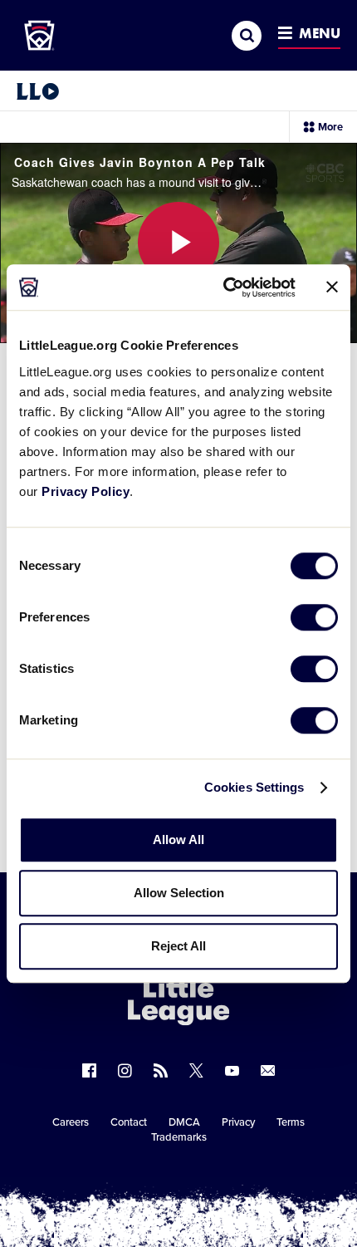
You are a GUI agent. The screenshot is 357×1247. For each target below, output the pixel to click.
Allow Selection (179, 893)
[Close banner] (332, 287)
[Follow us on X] (196, 1070)
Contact (128, 1122)
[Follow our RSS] (161, 1070)
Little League (236, 1179)
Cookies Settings (254, 787)
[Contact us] (268, 1070)
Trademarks (179, 1137)
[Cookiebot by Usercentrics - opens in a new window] (225, 287)
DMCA (184, 1122)
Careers (70, 1122)
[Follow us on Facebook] (89, 1070)
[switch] (314, 617)
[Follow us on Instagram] (125, 1070)
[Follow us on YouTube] (232, 1070)
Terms (290, 1122)
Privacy (238, 1122)
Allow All (178, 839)
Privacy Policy (86, 491)
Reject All (178, 946)
